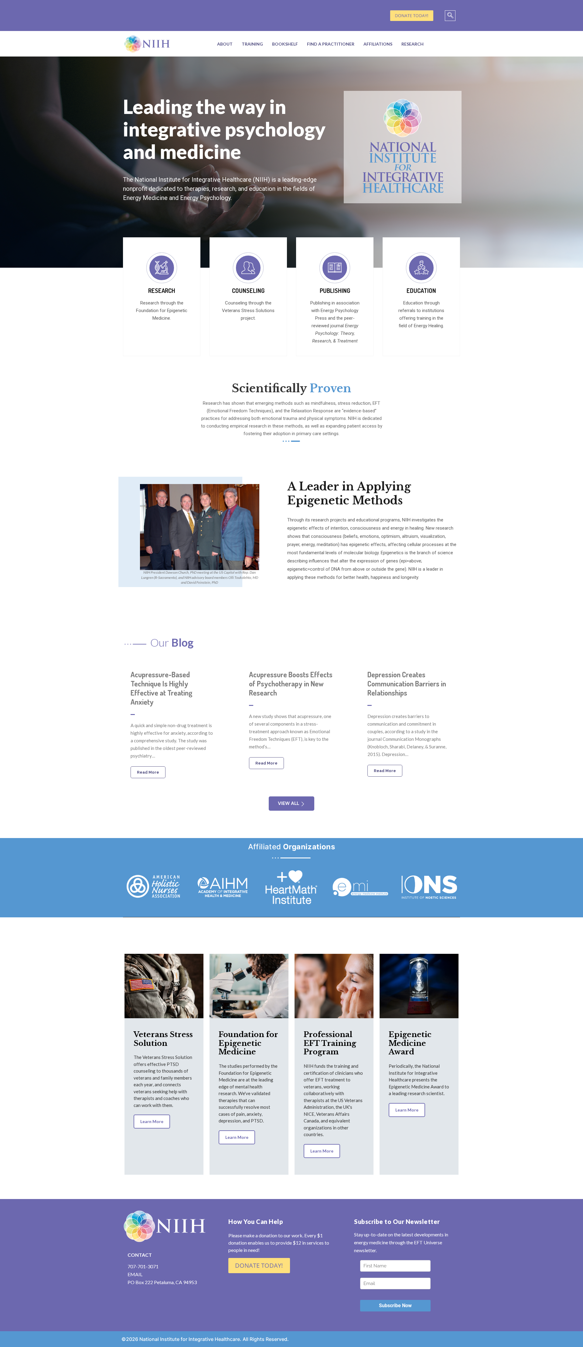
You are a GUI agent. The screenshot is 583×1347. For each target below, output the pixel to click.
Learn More (151, 1121)
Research (412, 43)
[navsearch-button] (450, 15)
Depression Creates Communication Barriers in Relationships (406, 683)
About (225, 43)
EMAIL (135, 1274)
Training (252, 43)
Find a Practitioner (330, 43)
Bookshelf (285, 43)
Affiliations (377, 43)
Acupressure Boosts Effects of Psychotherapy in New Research (290, 683)
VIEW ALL (288, 803)
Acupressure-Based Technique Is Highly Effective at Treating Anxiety (162, 688)
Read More (148, 772)
